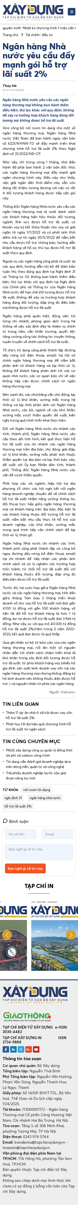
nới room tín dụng (36, 790)
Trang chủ (10, 35)
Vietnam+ (68, 692)
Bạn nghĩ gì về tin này (25, 868)
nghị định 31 (13, 798)
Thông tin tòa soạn (22, 1058)
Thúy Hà (9, 85)
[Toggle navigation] (71, 11)
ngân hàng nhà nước (45, 798)
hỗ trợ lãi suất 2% (18, 806)
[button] (71, 935)
